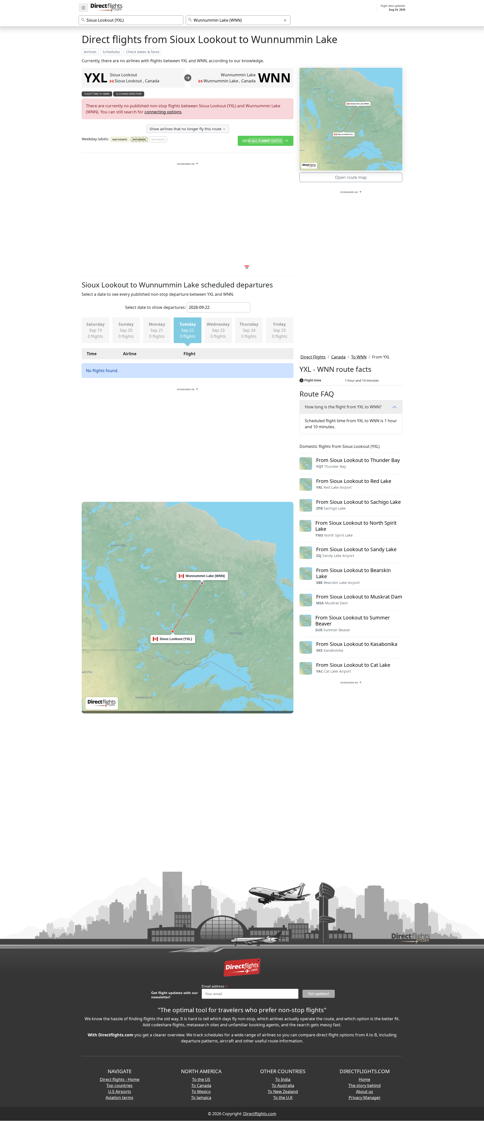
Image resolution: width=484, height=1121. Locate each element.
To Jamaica (201, 1097)
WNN (274, 77)
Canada (338, 357)
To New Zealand (283, 1091)
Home (364, 1079)
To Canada (201, 1085)
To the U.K (283, 1097)
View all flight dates (262, 140)
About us (364, 1091)
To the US (201, 1079)
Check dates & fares (143, 51)
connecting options (163, 112)
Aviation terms (119, 1097)
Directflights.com (259, 1113)
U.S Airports (119, 1091)
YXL (95, 77)
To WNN (359, 357)
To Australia (283, 1085)
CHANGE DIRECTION (129, 93)
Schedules (111, 51)
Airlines (90, 51)
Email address (214, 986)
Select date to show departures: (155, 307)
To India (282, 1079)
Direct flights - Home (119, 1079)
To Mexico (201, 1091)
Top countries (119, 1085)
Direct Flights (313, 357)
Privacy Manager (365, 1097)
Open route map (351, 177)
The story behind (364, 1085)
